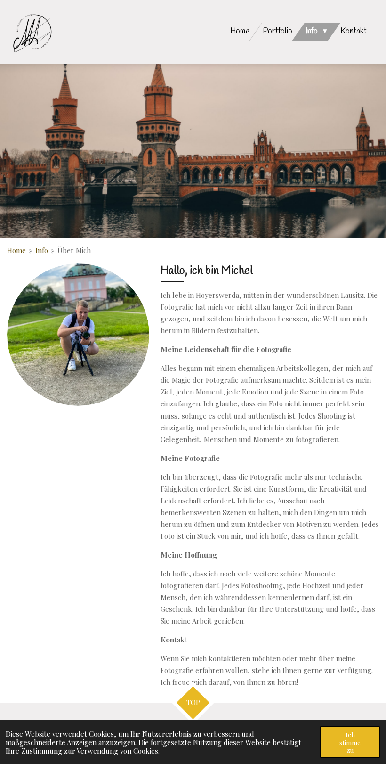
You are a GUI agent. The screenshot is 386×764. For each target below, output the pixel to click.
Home (16, 250)
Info (41, 250)
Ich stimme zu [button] (350, 742)
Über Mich (74, 250)
